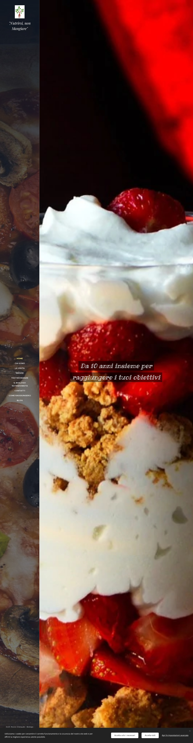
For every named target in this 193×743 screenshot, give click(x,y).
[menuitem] (20, 358)
